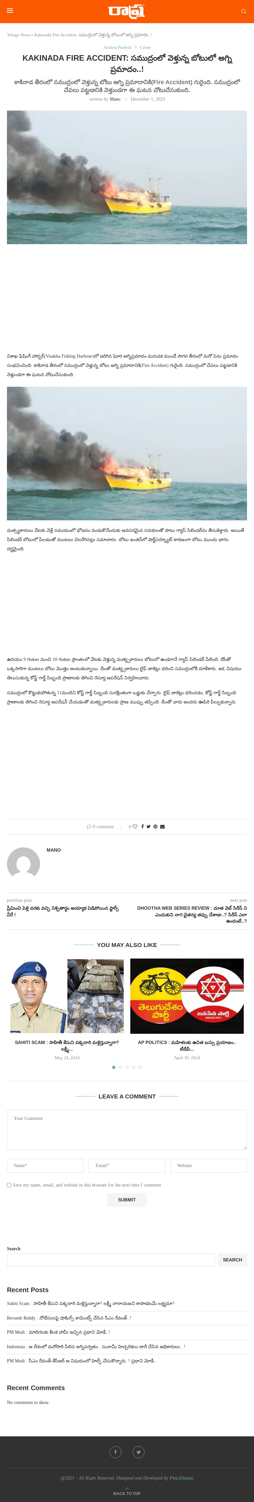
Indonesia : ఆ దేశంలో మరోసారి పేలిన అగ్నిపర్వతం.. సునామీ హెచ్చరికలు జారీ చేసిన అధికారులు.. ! (96, 1346)
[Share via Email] (162, 827)
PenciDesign (181, 1478)
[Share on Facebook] (142, 827)
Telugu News (18, 34)
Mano (115, 99)
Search (14, 1248)
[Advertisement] (127, 302)
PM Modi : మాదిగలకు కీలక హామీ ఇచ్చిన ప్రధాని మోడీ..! (58, 1332)
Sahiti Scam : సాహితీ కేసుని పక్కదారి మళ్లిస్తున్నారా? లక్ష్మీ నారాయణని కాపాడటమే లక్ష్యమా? (90, 1303)
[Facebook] (115, 1452)
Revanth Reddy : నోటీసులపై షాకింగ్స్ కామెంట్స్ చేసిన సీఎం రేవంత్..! (69, 1318)
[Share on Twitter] (149, 827)
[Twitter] (139, 1452)
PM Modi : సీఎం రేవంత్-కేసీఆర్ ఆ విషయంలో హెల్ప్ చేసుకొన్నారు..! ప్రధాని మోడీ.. (81, 1360)
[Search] (243, 11)
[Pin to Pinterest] (155, 827)
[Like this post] (135, 827)
